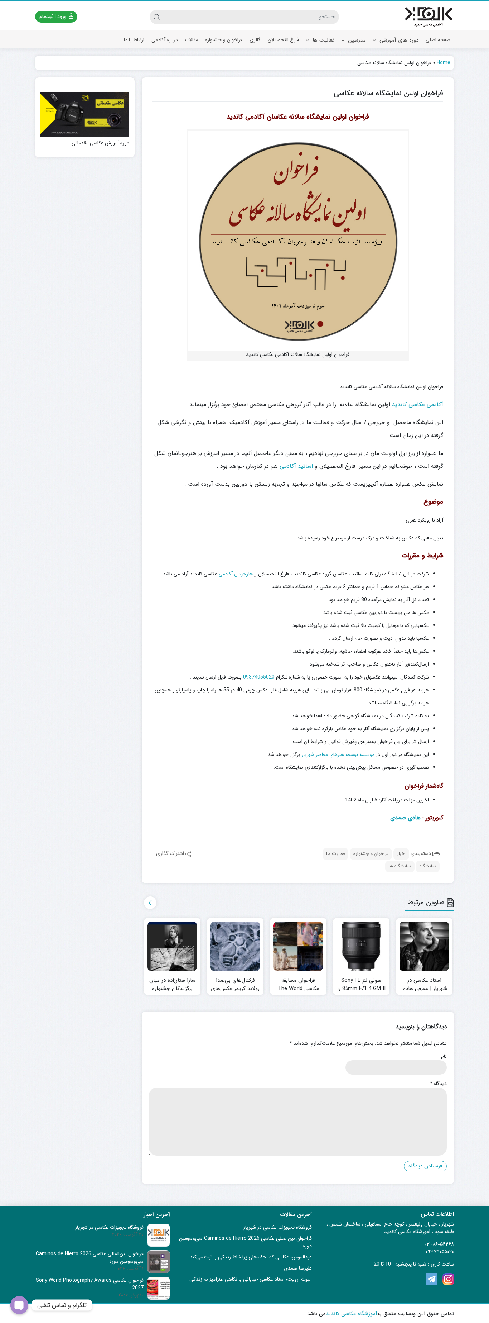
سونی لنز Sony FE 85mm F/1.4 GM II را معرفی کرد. (361, 988)
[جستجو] (157, 17)
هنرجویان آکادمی (236, 574)
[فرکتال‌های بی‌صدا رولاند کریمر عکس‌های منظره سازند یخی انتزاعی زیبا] (235, 946)
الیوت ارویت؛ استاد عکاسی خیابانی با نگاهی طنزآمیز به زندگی (250, 1279)
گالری (255, 40)
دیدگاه (438, 1084)
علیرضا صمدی (298, 1268)
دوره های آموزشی (398, 40)
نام (444, 1056)
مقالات (191, 40)
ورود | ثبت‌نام (53, 16)
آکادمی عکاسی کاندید (417, 404)
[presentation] (150, 902)
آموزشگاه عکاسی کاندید (351, 1314)
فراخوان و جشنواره (223, 40)
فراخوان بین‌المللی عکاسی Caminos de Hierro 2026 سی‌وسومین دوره (245, 1242)
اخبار (401, 853)
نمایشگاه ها (400, 866)
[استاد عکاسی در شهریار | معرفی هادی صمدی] (424, 946)
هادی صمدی (405, 817)
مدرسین (356, 40)
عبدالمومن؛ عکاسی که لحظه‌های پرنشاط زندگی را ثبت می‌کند (251, 1257)
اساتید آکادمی (296, 466)
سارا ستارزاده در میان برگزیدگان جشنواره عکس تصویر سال (172, 988)
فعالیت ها (322, 40)
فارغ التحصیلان (283, 40)
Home (443, 63)
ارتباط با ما (134, 40)
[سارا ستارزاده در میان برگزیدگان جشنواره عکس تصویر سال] (172, 946)
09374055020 (259, 677)
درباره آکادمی (164, 40)
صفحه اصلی (438, 40)
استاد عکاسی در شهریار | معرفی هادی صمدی (424, 988)
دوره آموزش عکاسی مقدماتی (100, 143)
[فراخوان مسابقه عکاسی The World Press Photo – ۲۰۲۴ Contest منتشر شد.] (298, 946)
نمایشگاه (428, 866)
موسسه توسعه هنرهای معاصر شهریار (338, 754)
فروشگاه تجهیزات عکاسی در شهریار (277, 1227)
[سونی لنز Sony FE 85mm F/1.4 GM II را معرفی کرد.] (361, 946)
